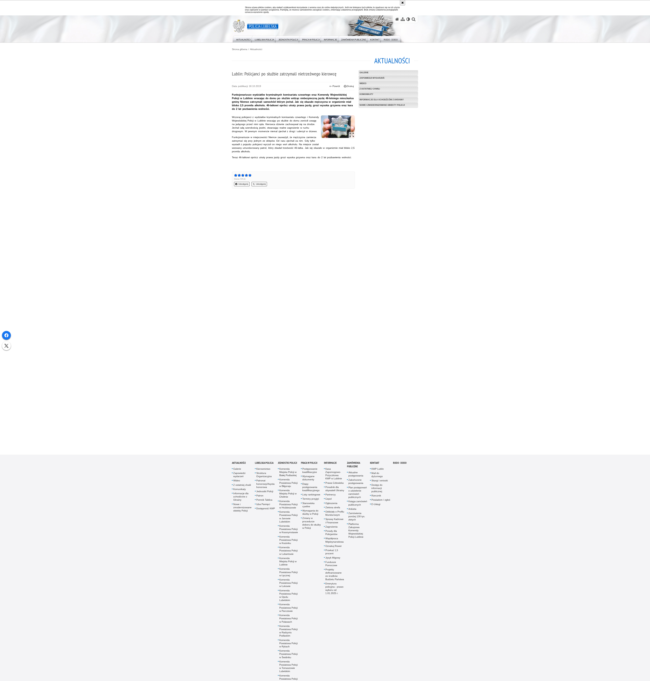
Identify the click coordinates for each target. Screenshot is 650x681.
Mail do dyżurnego (377, 476)
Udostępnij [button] (243, 184)
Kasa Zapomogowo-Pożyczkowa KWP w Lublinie (333, 475)
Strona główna (239, 49)
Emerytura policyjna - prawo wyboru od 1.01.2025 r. (334, 590)
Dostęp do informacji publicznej (376, 489)
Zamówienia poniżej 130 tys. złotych (356, 518)
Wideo (363, 83)
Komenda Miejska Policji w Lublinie (288, 563)
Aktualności (256, 49)
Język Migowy (332, 559)
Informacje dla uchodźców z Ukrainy (382, 99)
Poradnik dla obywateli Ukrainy (334, 490)
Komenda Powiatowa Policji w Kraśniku (288, 541)
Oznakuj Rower (333, 547)
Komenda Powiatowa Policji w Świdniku (288, 655)
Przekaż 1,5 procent (331, 553)
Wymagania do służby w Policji (310, 514)
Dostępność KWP (265, 510)
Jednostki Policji (264, 493)
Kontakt (374, 464)
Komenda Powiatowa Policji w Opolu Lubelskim (288, 597)
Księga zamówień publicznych (357, 505)
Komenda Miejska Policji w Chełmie (288, 495)
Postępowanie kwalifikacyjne (309, 472)
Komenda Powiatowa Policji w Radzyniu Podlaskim (288, 632)
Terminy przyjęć (310, 500)
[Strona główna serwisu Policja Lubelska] (397, 19)
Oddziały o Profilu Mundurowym (334, 515)
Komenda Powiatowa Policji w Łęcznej (288, 573)
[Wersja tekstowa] (408, 19)
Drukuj (350, 86)
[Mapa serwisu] (403, 19)
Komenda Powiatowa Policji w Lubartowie (288, 552)
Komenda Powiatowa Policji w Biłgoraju (288, 484)
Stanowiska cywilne (308, 506)
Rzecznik (376, 497)
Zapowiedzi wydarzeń (372, 78)
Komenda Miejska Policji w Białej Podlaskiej (288, 473)
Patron (259, 497)
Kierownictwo (263, 470)
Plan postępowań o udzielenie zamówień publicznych (357, 494)
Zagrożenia (331, 528)
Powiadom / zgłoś (380, 501)
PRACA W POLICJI (309, 464)
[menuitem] (243, 39)
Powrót (336, 86)
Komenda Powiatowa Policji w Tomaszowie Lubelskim (288, 668)
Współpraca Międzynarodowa (334, 542)
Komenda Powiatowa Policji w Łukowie (288, 584)
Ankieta (352, 510)
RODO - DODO (400, 464)
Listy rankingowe (311, 496)
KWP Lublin (377, 470)
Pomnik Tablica (264, 501)
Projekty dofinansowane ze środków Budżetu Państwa (334, 576)
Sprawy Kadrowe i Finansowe (334, 523)
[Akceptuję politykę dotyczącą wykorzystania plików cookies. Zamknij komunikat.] (402, 2)
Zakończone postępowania (355, 483)
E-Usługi (375, 506)
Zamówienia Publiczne (353, 466)
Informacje (330, 464)
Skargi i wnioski (379, 482)
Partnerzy (330, 496)
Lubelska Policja (264, 464)
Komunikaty (366, 94)
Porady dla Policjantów (331, 534)
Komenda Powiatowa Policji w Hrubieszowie (288, 506)
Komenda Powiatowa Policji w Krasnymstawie (288, 530)
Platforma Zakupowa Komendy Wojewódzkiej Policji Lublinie (355, 532)
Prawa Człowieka (334, 484)
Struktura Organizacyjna (264, 476)
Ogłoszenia (331, 505)
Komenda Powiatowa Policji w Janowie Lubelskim (288, 518)
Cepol (328, 500)
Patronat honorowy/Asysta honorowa (265, 485)
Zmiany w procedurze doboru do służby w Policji (311, 525)
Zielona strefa (332, 509)
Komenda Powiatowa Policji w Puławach (288, 620)
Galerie (364, 72)
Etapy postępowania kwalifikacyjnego (311, 488)
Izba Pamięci (263, 506)
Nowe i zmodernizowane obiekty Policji (382, 105)
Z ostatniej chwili (370, 89)
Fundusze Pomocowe (331, 565)
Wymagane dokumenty (308, 480)
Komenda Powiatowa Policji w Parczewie (288, 609)
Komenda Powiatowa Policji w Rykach (288, 645)
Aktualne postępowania (355, 476)
